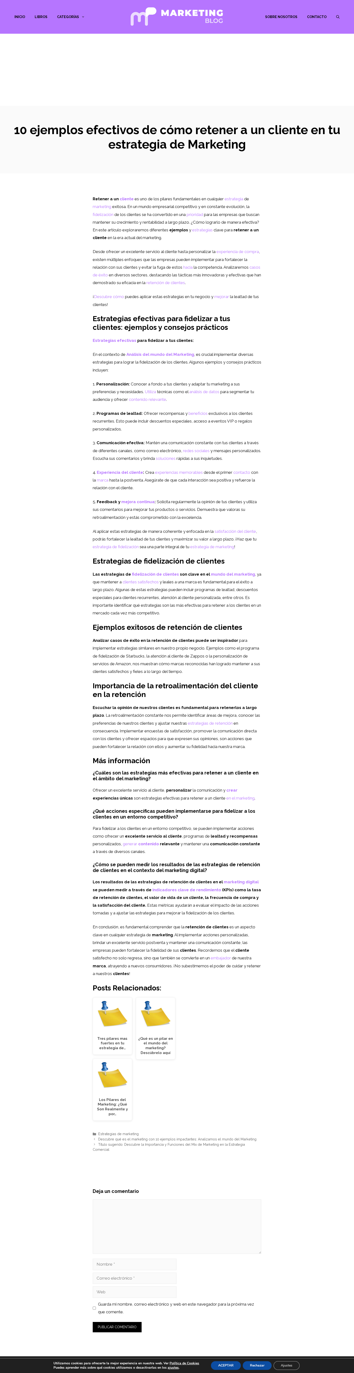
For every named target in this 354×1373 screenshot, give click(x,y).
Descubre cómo (109, 296)
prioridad (195, 214)
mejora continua (138, 501)
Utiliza (150, 391)
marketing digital (241, 881)
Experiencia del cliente (120, 472)
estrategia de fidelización (116, 546)
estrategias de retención (210, 723)
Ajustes (286, 1365)
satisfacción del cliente (235, 531)
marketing (102, 206)
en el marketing (240, 798)
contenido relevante (147, 399)
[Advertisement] (177, 70)
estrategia (234, 198)
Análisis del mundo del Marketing (160, 354)
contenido (148, 843)
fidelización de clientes (155, 574)
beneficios (198, 413)
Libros (41, 17)
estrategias (202, 230)
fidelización (103, 214)
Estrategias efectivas (114, 340)
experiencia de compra (237, 251)
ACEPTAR (226, 1365)
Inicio (19, 17)
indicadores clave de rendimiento (186, 889)
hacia (188, 267)
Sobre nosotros (281, 17)
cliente (127, 198)
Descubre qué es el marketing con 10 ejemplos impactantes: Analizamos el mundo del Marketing (177, 1139)
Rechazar (257, 1365)
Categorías (68, 17)
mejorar (221, 296)
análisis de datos (204, 391)
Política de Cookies (184, 1363)
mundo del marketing (233, 574)
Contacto (317, 17)
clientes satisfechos (141, 581)
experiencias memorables (179, 472)
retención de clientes (165, 282)
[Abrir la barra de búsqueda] (337, 17)
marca (102, 480)
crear (231, 790)
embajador (221, 958)
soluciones (166, 458)
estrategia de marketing (212, 546)
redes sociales (196, 450)
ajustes (173, 1368)
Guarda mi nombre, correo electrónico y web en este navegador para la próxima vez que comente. (176, 1308)
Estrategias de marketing (118, 1134)
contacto (241, 472)
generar (130, 843)
